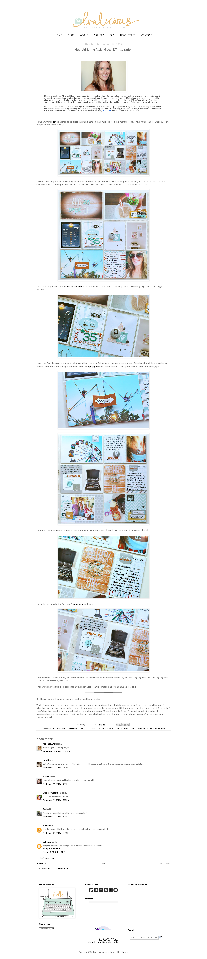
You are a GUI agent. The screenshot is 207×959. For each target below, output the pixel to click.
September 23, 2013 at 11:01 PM (56, 833)
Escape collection (75, 286)
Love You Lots (102, 728)
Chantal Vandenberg (52, 793)
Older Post (165, 864)
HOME (58, 35)
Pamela (46, 825)
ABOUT (84, 35)
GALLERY (99, 35)
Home (104, 864)
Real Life (130, 728)
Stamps (157, 728)
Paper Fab (106, 111)
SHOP (71, 35)
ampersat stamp (64, 530)
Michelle (47, 776)
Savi (45, 809)
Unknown (47, 842)
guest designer (68, 728)
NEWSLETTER (127, 35)
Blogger (124, 952)
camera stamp (80, 604)
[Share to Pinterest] (128, 724)
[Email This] (117, 724)
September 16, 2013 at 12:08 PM (56, 768)
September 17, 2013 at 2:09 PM (56, 817)
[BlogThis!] (120, 724)
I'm (54, 122)
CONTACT (146, 35)
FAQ (112, 35)
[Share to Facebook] (125, 724)
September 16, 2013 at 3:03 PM (56, 784)
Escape (58, 728)
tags (163, 728)
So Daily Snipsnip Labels (144, 728)
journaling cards (90, 728)
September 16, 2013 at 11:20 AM (56, 751)
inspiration (78, 728)
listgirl (46, 760)
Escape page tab (93, 366)
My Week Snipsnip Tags (118, 728)
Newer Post (42, 864)
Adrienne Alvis (49, 744)
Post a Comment (47, 858)
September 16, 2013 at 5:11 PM (56, 800)
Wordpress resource (51, 848)
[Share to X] (122, 724)
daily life (51, 728)
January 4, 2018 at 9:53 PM (54, 852)
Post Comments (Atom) (58, 868)
